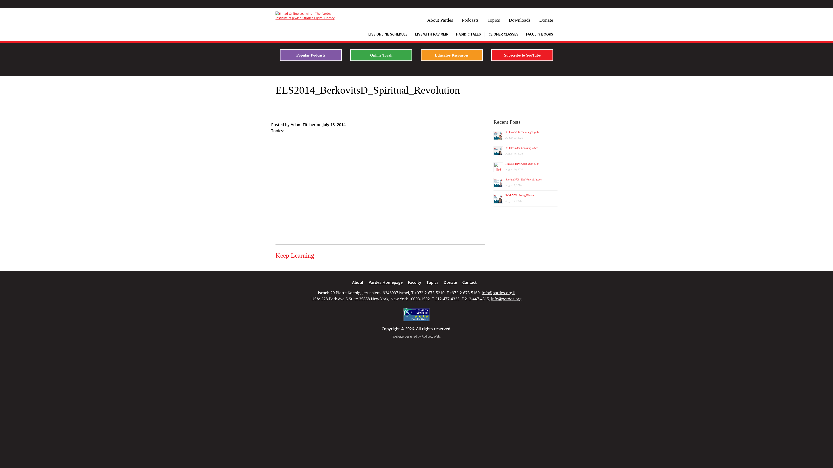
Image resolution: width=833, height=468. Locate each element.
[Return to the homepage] (307, 15)
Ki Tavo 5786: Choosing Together (522, 132)
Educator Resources (452, 55)
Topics (493, 20)
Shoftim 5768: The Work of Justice (523, 179)
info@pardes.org (506, 298)
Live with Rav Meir (431, 34)
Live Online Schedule (388, 34)
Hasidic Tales (468, 34)
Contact (469, 282)
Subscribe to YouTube (522, 55)
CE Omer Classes (503, 34)
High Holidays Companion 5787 (522, 163)
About (357, 282)
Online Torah (381, 55)
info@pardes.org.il (498, 292)
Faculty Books (539, 34)
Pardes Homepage (386, 282)
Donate (546, 20)
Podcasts (470, 20)
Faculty (414, 282)
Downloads (520, 20)
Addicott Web (431, 336)
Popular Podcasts (310, 55)
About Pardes (440, 20)
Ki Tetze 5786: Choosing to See (521, 148)
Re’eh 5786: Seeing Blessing (520, 195)
